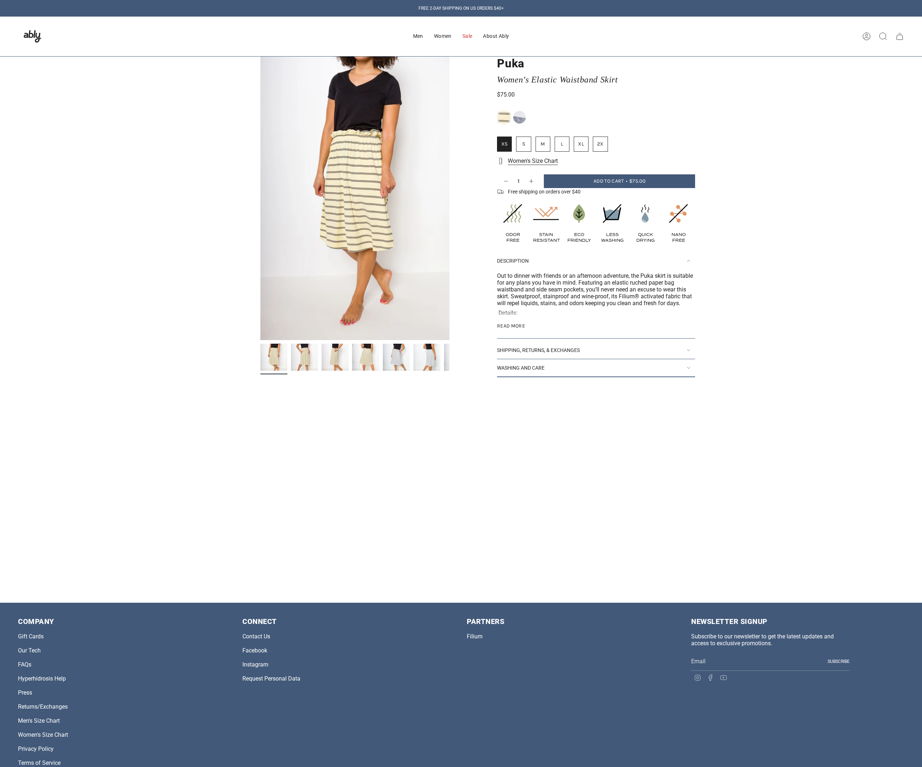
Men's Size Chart (39, 720)
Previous (260, 198)
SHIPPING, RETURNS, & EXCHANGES (538, 350)
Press (25, 692)
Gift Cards (31, 636)
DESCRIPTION (513, 261)
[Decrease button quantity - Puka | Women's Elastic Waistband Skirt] (505, 181)
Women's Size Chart (533, 160)
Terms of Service (39, 762)
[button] (418, 36)
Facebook (254, 650)
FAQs (24, 664)
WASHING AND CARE (521, 368)
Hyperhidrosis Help (42, 678)
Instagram (255, 664)
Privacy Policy (36, 748)
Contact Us (256, 636)
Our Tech (29, 650)
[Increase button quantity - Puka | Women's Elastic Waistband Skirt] (531, 181)
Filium (475, 636)
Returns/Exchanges (43, 706)
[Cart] (899, 36)
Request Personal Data (271, 678)
